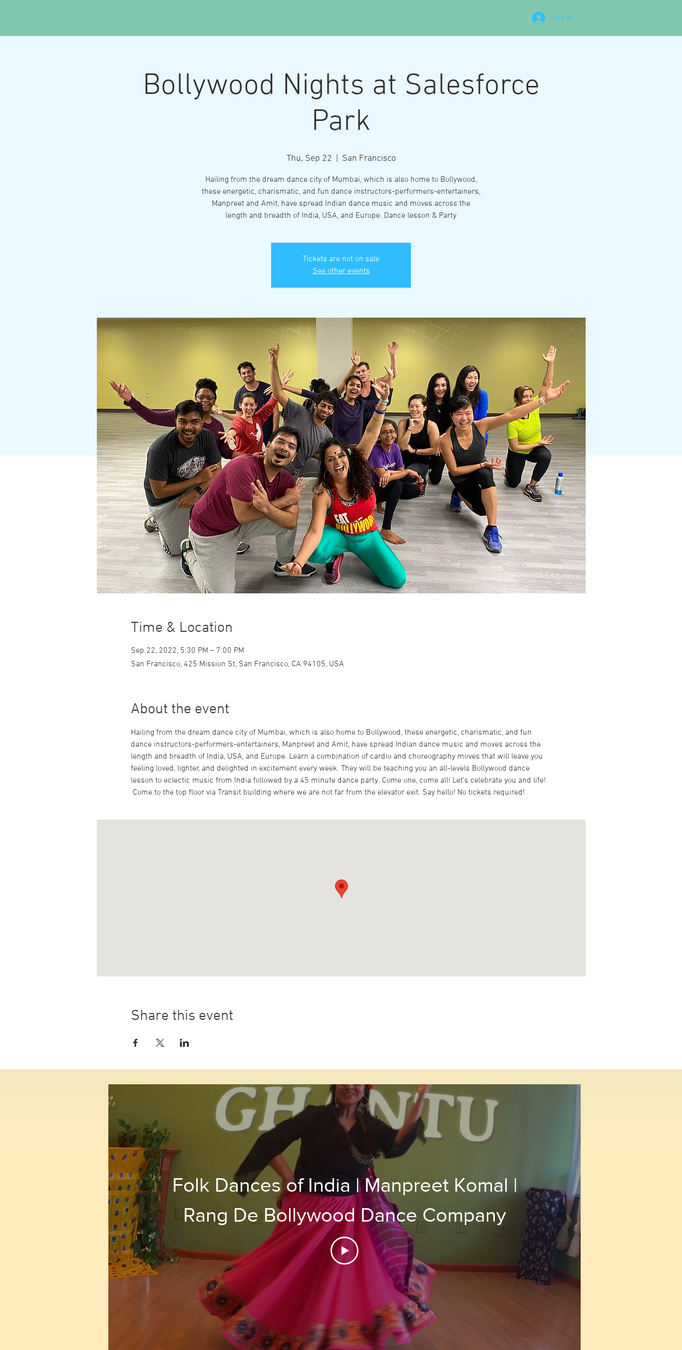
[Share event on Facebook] (135, 1043)
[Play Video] (344, 1251)
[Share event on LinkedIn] (184, 1043)
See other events (341, 271)
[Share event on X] (160, 1043)
